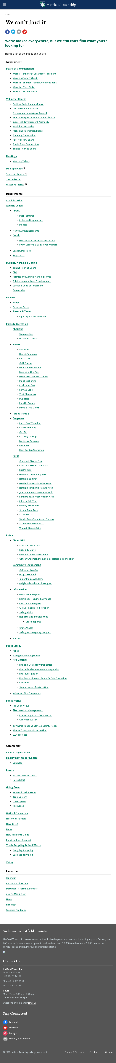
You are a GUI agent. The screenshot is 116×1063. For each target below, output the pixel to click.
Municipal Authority (23, 126)
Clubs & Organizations (18, 752)
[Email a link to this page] (19, 31)
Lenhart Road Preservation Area (36, 496)
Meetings (11, 156)
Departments (14, 193)
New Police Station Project (33, 554)
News (9, 899)
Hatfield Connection (17, 813)
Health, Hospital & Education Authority (34, 117)
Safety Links (26, 612)
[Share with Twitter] (13, 31)
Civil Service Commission (26, 108)
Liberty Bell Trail (28, 501)
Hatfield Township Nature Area (36, 487)
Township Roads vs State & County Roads (35, 725)
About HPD (19, 540)
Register (17, 255)
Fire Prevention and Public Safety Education (43, 678)
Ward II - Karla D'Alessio (25, 78)
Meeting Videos (21, 161)
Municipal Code (14, 168)
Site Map (11, 904)
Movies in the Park (29, 372)
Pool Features (26, 215)
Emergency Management (26, 655)
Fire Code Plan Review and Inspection (39, 669)
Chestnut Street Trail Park (33, 465)
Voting (9, 862)
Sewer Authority (15, 174)
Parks (16, 455)
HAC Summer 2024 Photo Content (37, 240)
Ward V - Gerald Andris (25, 91)
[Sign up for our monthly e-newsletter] (5, 1039)
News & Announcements (26, 230)
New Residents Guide (17, 834)
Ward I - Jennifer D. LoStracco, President (34, 73)
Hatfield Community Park (32, 474)
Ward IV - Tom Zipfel (24, 87)
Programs (18, 418)
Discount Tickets (28, 338)
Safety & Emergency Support (35, 632)
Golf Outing (25, 363)
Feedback (94, 1052)
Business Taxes (21, 307)
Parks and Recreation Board (28, 130)
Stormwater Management (28, 710)
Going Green (13, 787)
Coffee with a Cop (28, 570)
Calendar (11, 877)
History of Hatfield (16, 818)
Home (8, 14)
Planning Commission (24, 135)
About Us (18, 328)
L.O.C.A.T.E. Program (30, 603)
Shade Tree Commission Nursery (36, 519)
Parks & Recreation (17, 323)
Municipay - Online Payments (35, 598)
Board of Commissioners (20, 68)
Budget (17, 302)
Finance (10, 297)
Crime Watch (26, 627)
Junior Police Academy (31, 578)
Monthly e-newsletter (19, 1038)
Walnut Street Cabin (30, 528)
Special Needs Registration (33, 687)
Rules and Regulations (31, 220)
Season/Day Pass (22, 250)
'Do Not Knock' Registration (34, 607)
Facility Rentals (21, 413)
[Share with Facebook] (7, 31)
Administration (14, 200)
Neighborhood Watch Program (35, 583)
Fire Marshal (20, 659)
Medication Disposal (30, 594)
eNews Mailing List (16, 893)
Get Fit (23, 432)
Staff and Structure (29, 545)
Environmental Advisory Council (30, 113)
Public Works (13, 700)
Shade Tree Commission (26, 144)
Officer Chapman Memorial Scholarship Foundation (46, 558)
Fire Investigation (28, 673)
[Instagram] (5, 1033)
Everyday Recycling (23, 850)
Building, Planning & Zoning (21, 262)
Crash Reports (33, 621)
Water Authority (15, 184)
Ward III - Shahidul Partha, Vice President (35, 82)
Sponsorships (26, 334)
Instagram (14, 1033)
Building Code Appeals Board (28, 104)
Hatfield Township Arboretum (35, 483)
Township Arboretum (24, 792)
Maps (9, 829)
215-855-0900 (17, 981)
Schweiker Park (27, 514)
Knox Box (24, 682)
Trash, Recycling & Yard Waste (23, 845)
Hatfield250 (19, 780)
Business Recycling (23, 854)
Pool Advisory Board (23, 139)
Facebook (14, 1022)
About (16, 210)
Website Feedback (16, 910)
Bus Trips (24, 398)
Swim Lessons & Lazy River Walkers (38, 244)
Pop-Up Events (27, 403)
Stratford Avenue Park (31, 523)
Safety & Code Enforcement (28, 285)
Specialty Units (27, 549)
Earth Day (24, 358)
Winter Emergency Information (30, 730)
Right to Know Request (18, 840)
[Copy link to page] (24, 31)
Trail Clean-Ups (27, 394)
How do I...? (12, 823)
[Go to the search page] (111, 4)
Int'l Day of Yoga (28, 436)
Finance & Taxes (22, 311)
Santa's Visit (26, 389)
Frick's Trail (25, 469)
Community (13, 746)
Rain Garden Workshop (31, 450)
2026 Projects (20, 734)
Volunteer (18, 762)
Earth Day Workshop (30, 423)
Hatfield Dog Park (28, 478)
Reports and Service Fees (33, 616)
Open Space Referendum (33, 316)
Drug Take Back (27, 574)
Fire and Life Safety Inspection (36, 664)
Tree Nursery (20, 796)
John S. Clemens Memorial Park (36, 492)
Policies (23, 224)
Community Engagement (27, 564)
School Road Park (28, 510)
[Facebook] (5, 1022)
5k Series (24, 349)
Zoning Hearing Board (24, 148)
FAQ (15, 272)
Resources (18, 805)
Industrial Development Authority (31, 121)
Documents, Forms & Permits (21, 888)
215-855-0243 (14, 985)
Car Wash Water (28, 719)
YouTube (13, 1027)
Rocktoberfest (27, 385)
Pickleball (24, 445)
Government (14, 62)
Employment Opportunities (21, 757)
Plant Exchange (27, 380)
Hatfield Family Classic (25, 775)
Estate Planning (27, 427)
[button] (4, 4)
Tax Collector (13, 179)
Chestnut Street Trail (30, 461)
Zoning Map (19, 290)
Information (20, 589)
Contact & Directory (17, 883)
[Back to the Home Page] (58, 4)
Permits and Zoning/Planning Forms (32, 276)
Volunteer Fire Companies (26, 693)
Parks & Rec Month (29, 407)
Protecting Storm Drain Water (35, 715)
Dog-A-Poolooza (28, 354)
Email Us (32, 1002)
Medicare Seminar (29, 441)
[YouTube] (5, 1028)
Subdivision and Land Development (32, 281)
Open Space (19, 801)
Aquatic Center (14, 205)
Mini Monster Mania (30, 367)
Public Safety (13, 645)
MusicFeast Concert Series (33, 376)
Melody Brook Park (29, 505)
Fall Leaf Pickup (21, 705)
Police (9, 535)
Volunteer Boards (16, 99)
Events (16, 235)
